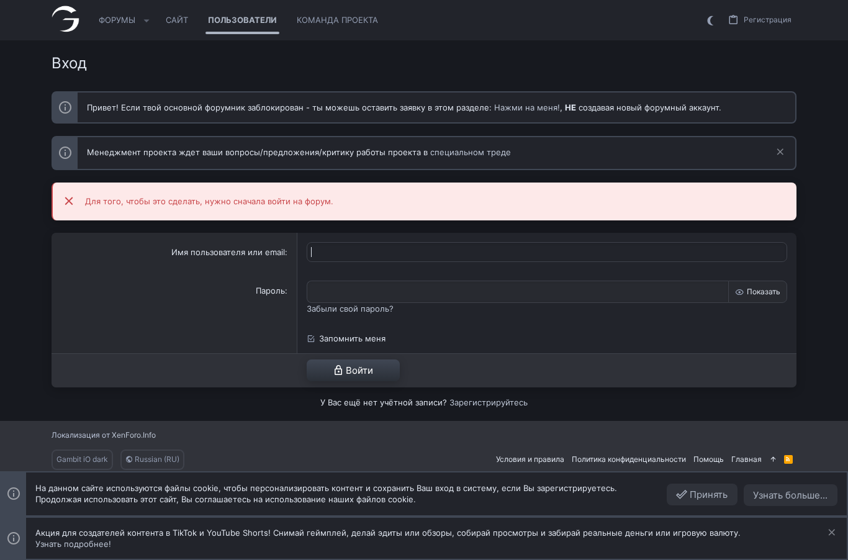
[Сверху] (772, 460)
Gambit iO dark (82, 459)
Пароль (270, 291)
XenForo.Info (134, 435)
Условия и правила (530, 459)
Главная (746, 459)
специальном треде (470, 152)
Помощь (708, 459)
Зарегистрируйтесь (488, 402)
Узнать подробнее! (73, 544)
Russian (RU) (156, 459)
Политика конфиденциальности (629, 459)
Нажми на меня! (527, 107)
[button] (147, 20)
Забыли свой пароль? (350, 309)
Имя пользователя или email (228, 252)
